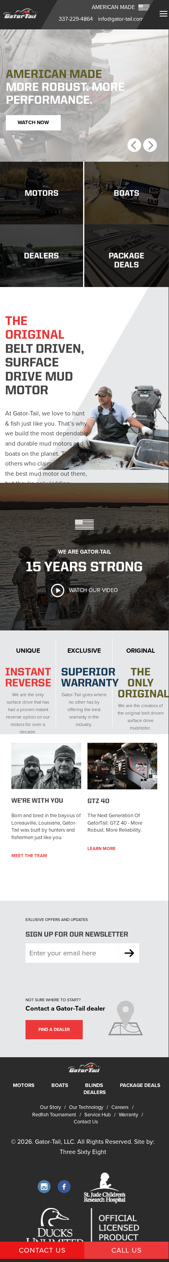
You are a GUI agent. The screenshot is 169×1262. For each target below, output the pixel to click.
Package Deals (140, 1085)
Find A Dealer (54, 1029)
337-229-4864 (76, 19)
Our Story (50, 1107)
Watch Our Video (93, 590)
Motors (24, 1085)
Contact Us (86, 1122)
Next (150, 145)
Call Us (126, 1250)
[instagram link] (44, 1186)
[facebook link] (64, 1186)
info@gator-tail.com (121, 19)
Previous (134, 145)
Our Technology (86, 1107)
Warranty (128, 1115)
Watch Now (33, 122)
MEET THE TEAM (29, 855)
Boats (59, 1085)
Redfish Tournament (54, 1115)
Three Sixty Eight (83, 1152)
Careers (120, 1107)
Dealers (95, 1092)
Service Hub (97, 1115)
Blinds (94, 1085)
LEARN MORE (101, 848)
